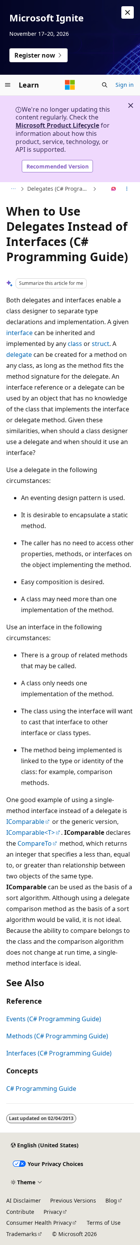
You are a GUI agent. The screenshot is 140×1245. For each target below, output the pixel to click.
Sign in (125, 84)
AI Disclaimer (23, 1200)
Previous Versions (73, 1200)
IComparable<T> (30, 832)
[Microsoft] (70, 85)
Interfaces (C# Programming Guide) (59, 1053)
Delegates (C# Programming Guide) (59, 188)
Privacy (53, 1211)
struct (100, 343)
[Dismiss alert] (127, 12)
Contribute (20, 1211)
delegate (19, 354)
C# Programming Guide (41, 1088)
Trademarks (21, 1234)
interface (19, 332)
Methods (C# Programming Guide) (57, 1036)
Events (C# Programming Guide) (53, 1019)
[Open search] (104, 85)
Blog (111, 1200)
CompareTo (35, 843)
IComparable (25, 821)
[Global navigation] (8, 85)
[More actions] (127, 189)
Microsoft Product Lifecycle (57, 125)
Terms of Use (104, 1222)
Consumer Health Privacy (39, 1222)
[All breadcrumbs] (13, 189)
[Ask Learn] (113, 189)
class (75, 343)
